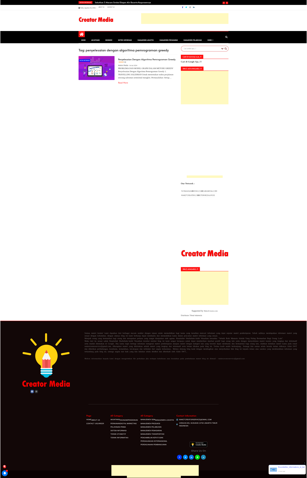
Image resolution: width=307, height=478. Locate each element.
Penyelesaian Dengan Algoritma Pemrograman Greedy (146, 60)
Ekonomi (108, 40)
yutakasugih (187, 191)
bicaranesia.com (209, 191)
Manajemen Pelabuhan (192, 40)
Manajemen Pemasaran (168, 40)
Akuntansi (95, 40)
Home (83, 40)
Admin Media (123, 65)
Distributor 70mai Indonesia (191, 315)
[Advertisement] (154, 456)
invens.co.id (197, 191)
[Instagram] (190, 7)
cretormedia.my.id (206, 195)
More (209, 40)
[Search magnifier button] (225, 48)
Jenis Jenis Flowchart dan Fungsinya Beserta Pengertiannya (122, 2)
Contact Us (111, 7)
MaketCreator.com (211, 311)
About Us (101, 7)
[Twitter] (186, 7)
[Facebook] (183, 7)
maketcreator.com (190, 195)
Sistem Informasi (125, 40)
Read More (123, 82)
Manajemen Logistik (146, 40)
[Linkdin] (194, 7)
